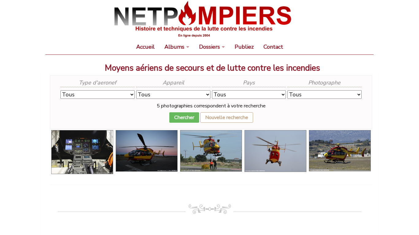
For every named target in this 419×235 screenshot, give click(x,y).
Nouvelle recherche (226, 117)
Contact (273, 46)
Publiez (244, 46)
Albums (174, 46)
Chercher (184, 117)
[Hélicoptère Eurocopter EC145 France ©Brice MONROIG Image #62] (82, 134)
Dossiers (209, 46)
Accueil (145, 46)
